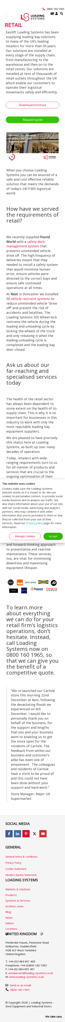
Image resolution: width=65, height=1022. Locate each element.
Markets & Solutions (17, 889)
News (9, 917)
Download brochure (32, 105)
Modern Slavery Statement (21, 875)
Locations (11, 928)
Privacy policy (34, 523)
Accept (53, 536)
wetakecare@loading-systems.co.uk (30, 973)
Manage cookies (25, 536)
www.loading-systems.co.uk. (26, 977)
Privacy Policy (13, 862)
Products (11, 895)
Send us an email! (20, 985)
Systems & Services (17, 900)
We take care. (53, 1016)
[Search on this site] (61, 13)
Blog (8, 912)
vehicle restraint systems (30, 299)
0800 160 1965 (55, 9)
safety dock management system (25, 243)
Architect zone (14, 906)
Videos (9, 923)
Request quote (32, 120)
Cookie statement (15, 869)
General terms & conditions (21, 856)
